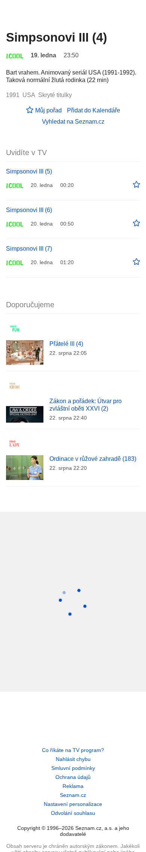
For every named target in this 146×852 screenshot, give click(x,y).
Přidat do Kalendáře (93, 110)
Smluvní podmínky (73, 768)
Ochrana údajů (73, 777)
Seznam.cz (73, 795)
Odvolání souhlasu (73, 813)
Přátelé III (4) (66, 344)
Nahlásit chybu (73, 759)
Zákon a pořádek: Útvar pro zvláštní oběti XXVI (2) (85, 405)
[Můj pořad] (136, 184)
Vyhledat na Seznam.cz (73, 121)
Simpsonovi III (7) (29, 248)
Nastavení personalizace (73, 804)
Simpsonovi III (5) (29, 171)
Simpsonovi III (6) (29, 210)
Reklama (73, 786)
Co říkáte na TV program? (73, 750)
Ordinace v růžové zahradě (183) (92, 459)
